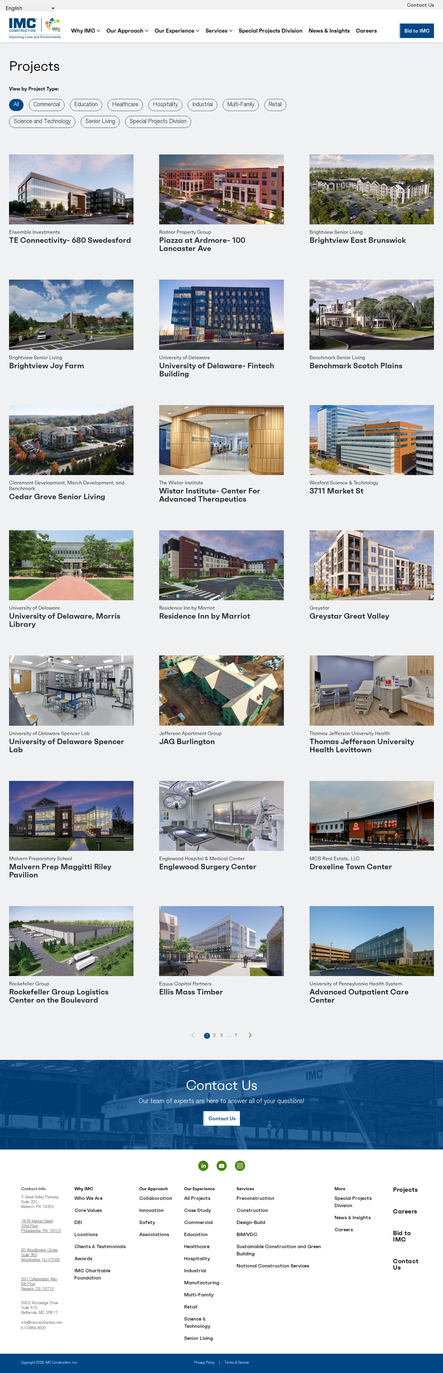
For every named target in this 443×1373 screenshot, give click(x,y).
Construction (252, 1210)
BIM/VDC (247, 1234)
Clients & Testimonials (100, 1246)
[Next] (250, 1035)
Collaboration (155, 1198)
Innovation (151, 1210)
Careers (366, 30)
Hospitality (165, 105)
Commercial (46, 105)
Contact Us (420, 5)
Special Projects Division (271, 30)
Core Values (88, 1210)
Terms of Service (237, 1363)
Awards (83, 1258)
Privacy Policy (204, 1363)
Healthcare (125, 105)
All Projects (197, 1198)
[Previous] (192, 1035)
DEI (78, 1222)
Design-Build (251, 1222)
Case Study (197, 1210)
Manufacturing (201, 1282)
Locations (86, 1234)
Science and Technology (42, 122)
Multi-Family (240, 105)
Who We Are (88, 1198)
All (16, 105)
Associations (154, 1234)
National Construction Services (273, 1266)
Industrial (202, 105)
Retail (275, 105)
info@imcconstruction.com (41, 1323)
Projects (405, 1190)
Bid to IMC (402, 1236)
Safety (147, 1222)
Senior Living (100, 122)
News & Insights (329, 30)
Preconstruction (255, 1198)
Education (86, 105)
